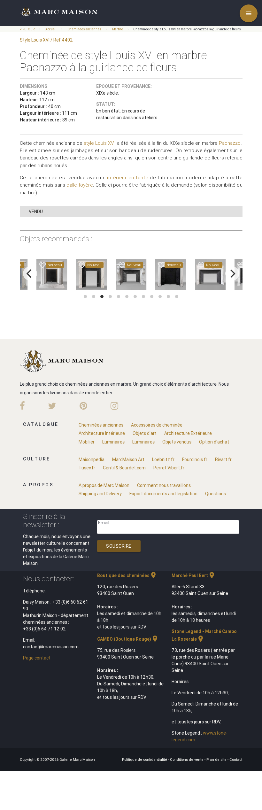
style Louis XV (99, 143)
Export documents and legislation (163, 494)
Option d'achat (214, 442)
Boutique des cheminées (127, 575)
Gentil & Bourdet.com (124, 468)
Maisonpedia (91, 459)
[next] (232, 273)
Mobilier (87, 442)
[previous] (30, 273)
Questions (215, 494)
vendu (36, 211)
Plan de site (216, 759)
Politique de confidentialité (145, 759)
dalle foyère (79, 185)
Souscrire (119, 546)
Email (103, 523)
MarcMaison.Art (128, 459)
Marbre (118, 29)
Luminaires (113, 442)
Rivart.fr (223, 459)
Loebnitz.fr (163, 459)
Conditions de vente (187, 759)
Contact (235, 759)
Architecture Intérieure (102, 433)
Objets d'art (145, 433)
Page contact (36, 658)
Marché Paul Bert (194, 575)
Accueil (51, 29)
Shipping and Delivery (100, 494)
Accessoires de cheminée (156, 425)
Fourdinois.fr (194, 459)
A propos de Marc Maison (104, 485)
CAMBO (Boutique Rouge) (128, 639)
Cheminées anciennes (84, 29)
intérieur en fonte (127, 177)
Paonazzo (230, 143)
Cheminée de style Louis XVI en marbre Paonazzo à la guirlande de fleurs (187, 29)
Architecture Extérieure (188, 433)
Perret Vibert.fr (168, 468)
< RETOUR (27, 29)
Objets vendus (176, 442)
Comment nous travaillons (164, 485)
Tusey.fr (87, 468)
